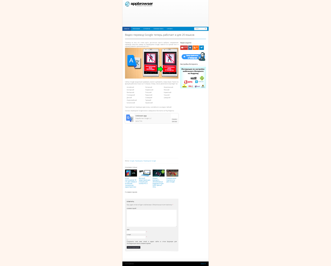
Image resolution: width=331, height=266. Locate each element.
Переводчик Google (149, 161)
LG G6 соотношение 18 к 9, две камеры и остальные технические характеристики (131, 182)
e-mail (129, 235)
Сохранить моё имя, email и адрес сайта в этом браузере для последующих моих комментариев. (152, 242)
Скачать (174, 119)
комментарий (131, 208)
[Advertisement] (186, 13)
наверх (202, 263)
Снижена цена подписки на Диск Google (171, 180)
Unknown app (141, 116)
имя (128, 230)
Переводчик (139, 161)
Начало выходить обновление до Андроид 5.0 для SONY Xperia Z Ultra (158, 182)
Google (132, 161)
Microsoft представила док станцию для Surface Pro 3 (144, 180)
